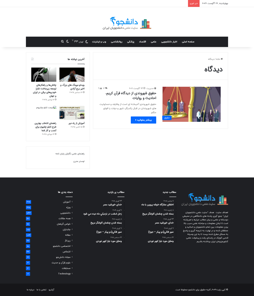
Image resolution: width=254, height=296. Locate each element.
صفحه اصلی (188, 41)
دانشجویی (65, 213)
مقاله (67, 235)
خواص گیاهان (63, 224)
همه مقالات (64, 218)
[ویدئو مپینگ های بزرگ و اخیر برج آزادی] (71, 75)
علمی (153, 41)
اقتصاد (142, 41)
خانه (218, 59)
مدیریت (150, 88)
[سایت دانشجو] (127, 22)
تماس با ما (41, 289)
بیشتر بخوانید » (143, 120)
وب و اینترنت (99, 41)
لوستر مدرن (78, 161)
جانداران (66, 229)
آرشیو (51, 289)
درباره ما (30, 289)
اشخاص (66, 251)
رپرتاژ (67, 240)
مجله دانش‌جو (63, 257)
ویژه (68, 207)
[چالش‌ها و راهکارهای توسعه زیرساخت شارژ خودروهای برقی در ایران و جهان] (43, 75)
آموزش (66, 202)
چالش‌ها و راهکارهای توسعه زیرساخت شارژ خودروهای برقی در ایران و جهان (44, 90)
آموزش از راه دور (76, 123)
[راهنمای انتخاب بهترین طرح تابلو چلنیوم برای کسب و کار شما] (43, 113)
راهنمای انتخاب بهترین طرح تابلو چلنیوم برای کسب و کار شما (45, 126)
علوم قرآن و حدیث (61, 262)
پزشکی (130, 41)
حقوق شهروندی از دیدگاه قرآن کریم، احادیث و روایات (131, 96)
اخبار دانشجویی (169, 41)
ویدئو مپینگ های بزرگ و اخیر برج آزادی (72, 87)
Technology (64, 273)
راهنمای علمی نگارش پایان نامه (69, 153)
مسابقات (66, 268)
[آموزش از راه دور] (71, 113)
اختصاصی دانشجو (61, 246)
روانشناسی (116, 41)
